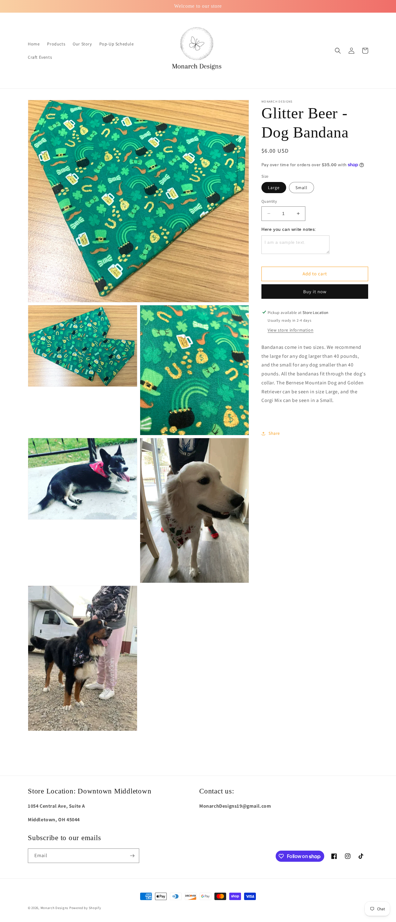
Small (301, 187)
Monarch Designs (55, 908)
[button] (338, 50)
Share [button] (274, 433)
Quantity (269, 201)
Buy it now (315, 291)
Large (274, 187)
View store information (290, 329)
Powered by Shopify (85, 908)
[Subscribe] (132, 855)
